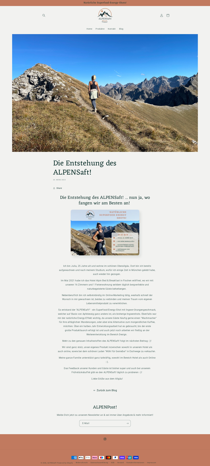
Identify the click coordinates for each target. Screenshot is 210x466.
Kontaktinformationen (135, 463)
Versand (120, 463)
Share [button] (59, 188)
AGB (112, 463)
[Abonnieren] (127, 423)
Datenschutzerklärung (99, 463)
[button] (44, 15)
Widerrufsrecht (82, 463)
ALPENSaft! (52, 463)
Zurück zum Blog (107, 390)
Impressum (151, 463)
